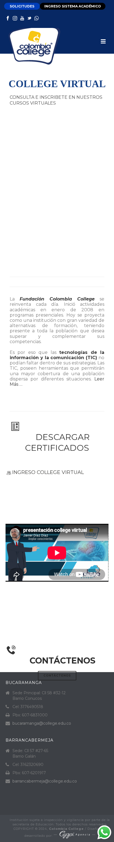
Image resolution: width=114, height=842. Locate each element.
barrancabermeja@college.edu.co (44, 781)
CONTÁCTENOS (62, 661)
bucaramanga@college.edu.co (41, 723)
